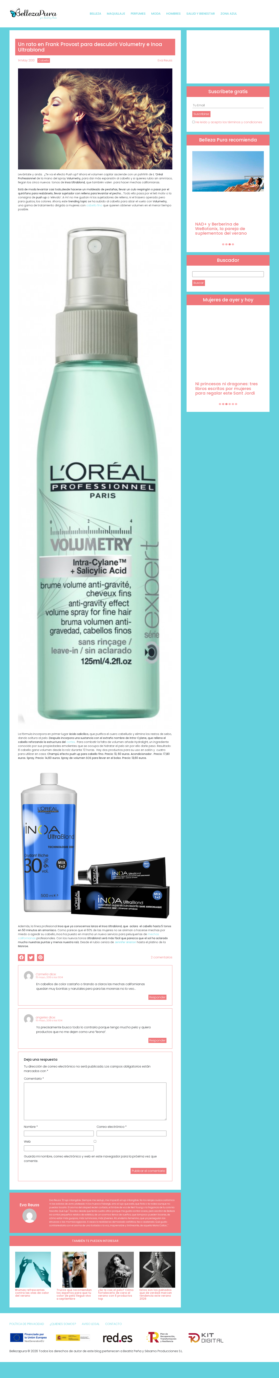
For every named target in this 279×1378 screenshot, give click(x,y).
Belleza (95, 13)
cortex (70, 742)
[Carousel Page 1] (223, 244)
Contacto (113, 1324)
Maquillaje (116, 13)
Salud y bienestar (200, 13)
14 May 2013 (26, 60)
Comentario (34, 1078)
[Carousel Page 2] (226, 244)
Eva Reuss (165, 60)
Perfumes (138, 13)
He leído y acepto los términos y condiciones (228, 122)
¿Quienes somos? (63, 1324)
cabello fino (94, 205)
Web (27, 1141)
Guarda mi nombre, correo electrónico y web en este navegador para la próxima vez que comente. (90, 1158)
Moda (156, 13)
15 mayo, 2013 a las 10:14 (49, 1020)
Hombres (173, 13)
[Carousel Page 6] (236, 404)
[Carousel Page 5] (233, 404)
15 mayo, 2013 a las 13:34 (49, 977)
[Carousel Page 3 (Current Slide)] (230, 244)
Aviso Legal (90, 1324)
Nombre (31, 1127)
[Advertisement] (228, 56)
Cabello (43, 60)
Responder (157, 997)
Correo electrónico (112, 1127)
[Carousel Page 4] (233, 244)
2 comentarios (161, 957)
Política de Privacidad (26, 1324)
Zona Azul (229, 13)
